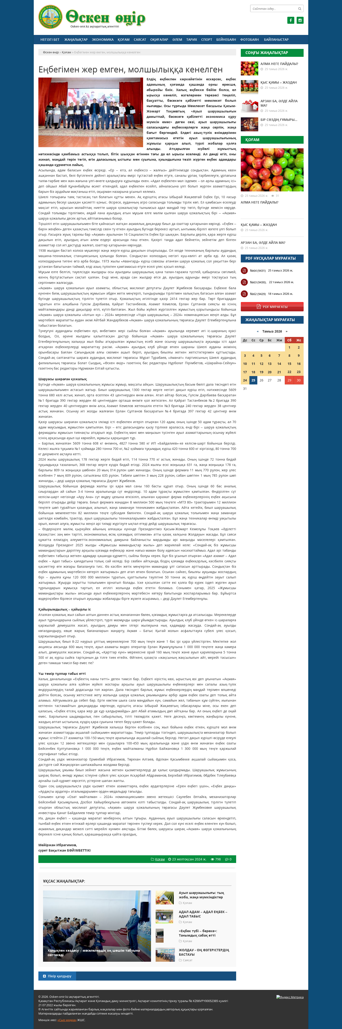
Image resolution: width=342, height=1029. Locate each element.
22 (289, 372)
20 (270, 372)
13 (270, 363)
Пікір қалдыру (59, 976)
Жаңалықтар (76, 39)
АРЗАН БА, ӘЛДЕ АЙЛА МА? (263, 242)
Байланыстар (276, 39)
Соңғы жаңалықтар (266, 52)
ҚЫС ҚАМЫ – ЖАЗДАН (279, 82)
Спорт (206, 39)
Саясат (140, 39)
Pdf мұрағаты (275, 307)
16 (299, 363)
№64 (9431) (258, 270)
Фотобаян (249, 39)
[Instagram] (300, 20)
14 (279, 363)
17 (245, 372)
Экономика (103, 39)
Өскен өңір (92, 17)
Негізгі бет (49, 39)
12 (261, 363)
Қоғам (124, 39)
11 (253, 363)
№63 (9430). (258, 282)
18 (253, 372)
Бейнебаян (226, 39)
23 (299, 372)
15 (289, 363)
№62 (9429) (258, 294)
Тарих (191, 39)
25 (253, 380)
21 (279, 372)
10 (245, 363)
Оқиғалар (159, 39)
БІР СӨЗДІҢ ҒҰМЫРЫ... (279, 119)
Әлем (177, 39)
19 (261, 372)
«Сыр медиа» (67, 1020)
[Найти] (299, 8)
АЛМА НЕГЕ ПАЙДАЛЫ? (279, 63)
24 (245, 380)
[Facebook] (290, 20)
